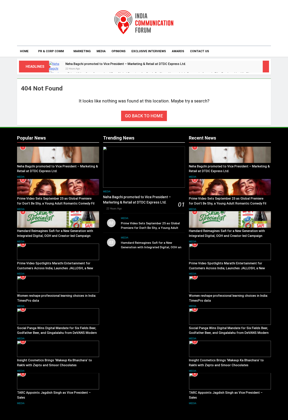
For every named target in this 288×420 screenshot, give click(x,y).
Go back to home (144, 115)
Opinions (118, 51)
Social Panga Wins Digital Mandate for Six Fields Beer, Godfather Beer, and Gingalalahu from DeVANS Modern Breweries (57, 333)
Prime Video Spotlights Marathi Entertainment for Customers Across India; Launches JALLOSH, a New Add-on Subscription (55, 268)
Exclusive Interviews (148, 51)
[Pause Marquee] (266, 66)
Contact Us (199, 51)
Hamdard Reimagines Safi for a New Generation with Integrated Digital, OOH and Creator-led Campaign (152, 247)
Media (101, 51)
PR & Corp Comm (51, 51)
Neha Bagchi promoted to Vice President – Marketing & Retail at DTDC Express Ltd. (125, 64)
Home (24, 51)
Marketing (82, 51)
